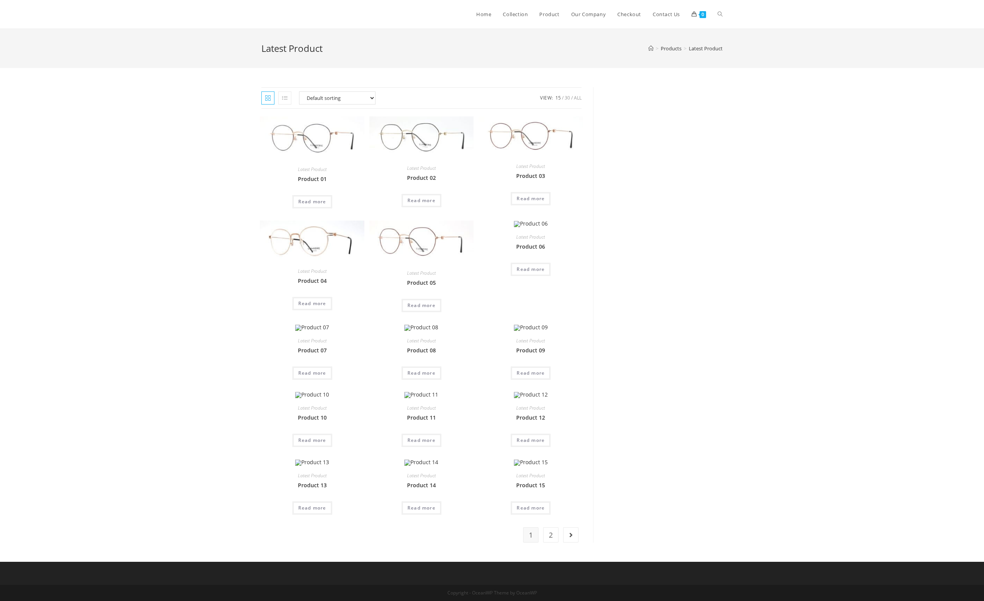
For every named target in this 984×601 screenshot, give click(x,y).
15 (558, 98)
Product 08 (421, 350)
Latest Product (312, 169)
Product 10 (312, 417)
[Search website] (720, 14)
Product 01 (312, 179)
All (578, 98)
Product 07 (312, 350)
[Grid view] (267, 98)
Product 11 (421, 417)
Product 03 (530, 175)
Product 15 (530, 485)
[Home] (650, 48)
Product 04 (312, 280)
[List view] (284, 98)
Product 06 (530, 246)
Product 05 (421, 282)
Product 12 (530, 417)
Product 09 (530, 350)
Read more (312, 201)
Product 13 (312, 485)
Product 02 (421, 177)
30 (567, 98)
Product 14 (421, 485)
